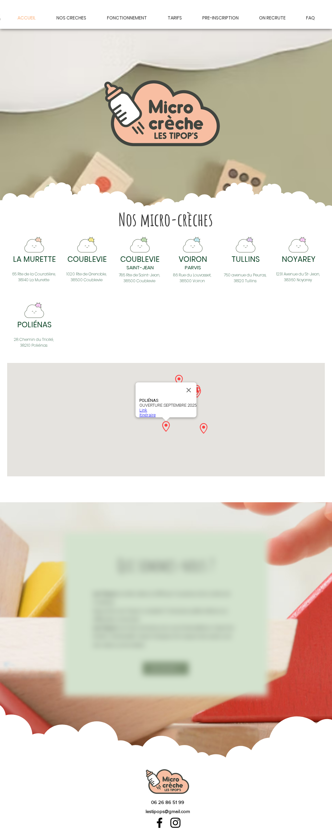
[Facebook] (159, 823)
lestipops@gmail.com (168, 811)
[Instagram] (175, 823)
